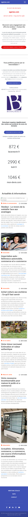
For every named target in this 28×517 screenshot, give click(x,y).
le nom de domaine (14, 8)
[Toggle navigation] (25, 2)
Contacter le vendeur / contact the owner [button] (13, 47)
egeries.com (14, 12)
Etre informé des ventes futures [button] (13, 132)
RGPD (14, 494)
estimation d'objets (9, 363)
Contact (14, 497)
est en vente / (14, 16)
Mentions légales (14, 490)
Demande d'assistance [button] (13, 83)
